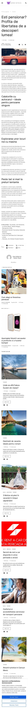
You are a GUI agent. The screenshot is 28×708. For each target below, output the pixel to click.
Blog (4, 492)
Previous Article (7, 267)
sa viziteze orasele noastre (16, 239)
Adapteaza (14, 701)
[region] (14, 693)
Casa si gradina (5, 302)
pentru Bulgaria (6, 233)
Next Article (5, 308)
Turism (14, 11)
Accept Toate (14, 697)
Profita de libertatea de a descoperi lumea (12, 236)
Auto (4, 549)
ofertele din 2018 (7, 228)
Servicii (9, 549)
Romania (4, 239)
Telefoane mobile (6, 345)
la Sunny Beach (6, 226)
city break (12, 224)
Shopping (9, 492)
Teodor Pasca (7, 44)
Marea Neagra (16, 226)
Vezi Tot (7, 402)
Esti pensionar (20, 224)
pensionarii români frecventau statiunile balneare (13, 231)
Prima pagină (5, 11)
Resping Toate (14, 705)
